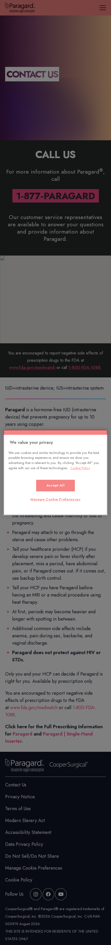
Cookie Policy (80, 468)
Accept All (55, 485)
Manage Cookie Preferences (55, 499)
